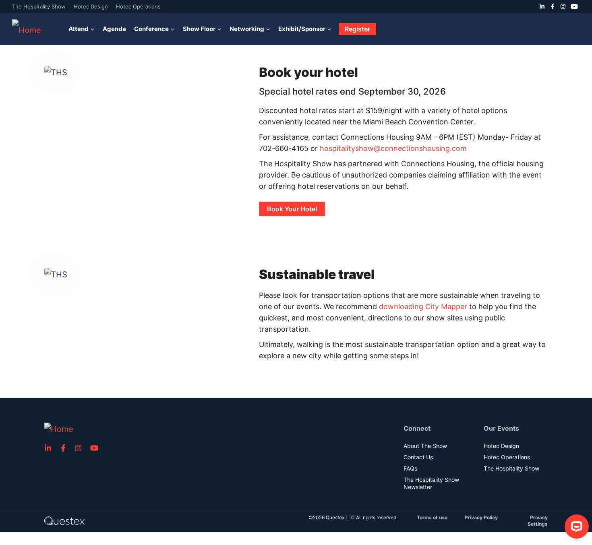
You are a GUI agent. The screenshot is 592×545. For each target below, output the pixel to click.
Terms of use (432, 517)
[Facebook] (552, 6)
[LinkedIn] (542, 6)
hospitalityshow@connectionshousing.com (393, 148)
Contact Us (418, 457)
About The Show (425, 445)
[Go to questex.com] (64, 520)
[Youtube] (574, 6)
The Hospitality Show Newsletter (431, 483)
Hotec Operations (138, 6)
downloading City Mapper (423, 306)
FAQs (410, 468)
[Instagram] (563, 6)
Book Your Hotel (292, 209)
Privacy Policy (481, 517)
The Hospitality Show (39, 6)
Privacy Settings (538, 520)
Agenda (114, 29)
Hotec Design (91, 6)
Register (357, 29)
